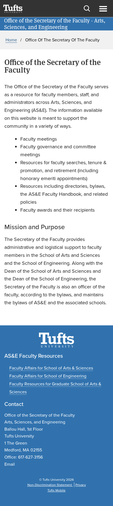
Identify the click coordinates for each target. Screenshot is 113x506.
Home (11, 40)
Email (9, 464)
